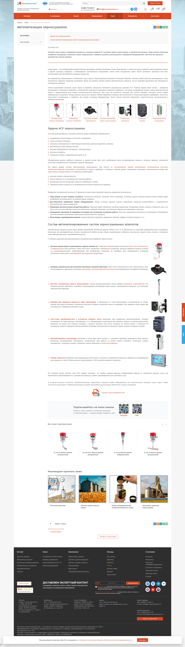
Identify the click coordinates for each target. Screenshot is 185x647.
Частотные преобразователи (63, 319)
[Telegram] (166, 27)
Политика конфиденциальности (153, 564)
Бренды (110, 572)
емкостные (133, 246)
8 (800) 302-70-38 (147, 612)
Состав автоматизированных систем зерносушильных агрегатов (74, 40)
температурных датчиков (157, 167)
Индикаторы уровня (24, 560)
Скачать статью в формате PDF (113, 393)
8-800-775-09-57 (87, 8)
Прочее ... (20, 572)
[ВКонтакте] (154, 27)
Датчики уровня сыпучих (77, 563)
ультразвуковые (75, 253)
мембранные (105, 249)
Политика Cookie (151, 571)
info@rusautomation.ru (108, 9)
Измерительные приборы (27, 566)
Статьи (109, 566)
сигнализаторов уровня (123, 167)
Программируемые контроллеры (64, 338)
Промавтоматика (23, 569)
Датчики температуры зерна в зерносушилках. (70, 284)
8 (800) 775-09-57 (147, 602)
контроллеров (81, 169)
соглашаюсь (102, 586)
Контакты (149, 557)
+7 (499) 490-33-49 (25, 604)
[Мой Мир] (160, 27)
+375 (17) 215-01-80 (110, 602)
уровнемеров (140, 167)
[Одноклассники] (157, 27)
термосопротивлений (56, 169)
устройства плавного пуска (89, 319)
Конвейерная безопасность (78, 572)
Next (166, 425)
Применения (73, 552)
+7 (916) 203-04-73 (30, 602)
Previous (163, 425)
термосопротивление (109, 343)
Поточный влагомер (57, 506)
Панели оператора (58, 358)
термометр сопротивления (134, 284)
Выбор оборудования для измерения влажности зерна (122, 507)
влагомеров (70, 169)
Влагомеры (72, 569)
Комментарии (56, 532)
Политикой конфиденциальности (106, 592)
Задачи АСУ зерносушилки (60, 36)
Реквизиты (149, 560)
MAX (137, 415)
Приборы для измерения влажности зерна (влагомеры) (73, 302)
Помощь (110, 552)
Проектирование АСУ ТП (52, 563)
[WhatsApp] (163, 27)
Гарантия (110, 560)
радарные (89, 253)
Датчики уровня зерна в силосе (90, 507)
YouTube (153, 589)
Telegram (123, 415)
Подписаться (133, 583)
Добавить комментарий (108, 537)
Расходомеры (73, 566)
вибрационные (58, 249)
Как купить (111, 557)
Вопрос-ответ (112, 569)
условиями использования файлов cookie (93, 640)
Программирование (50, 566)
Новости (110, 563)
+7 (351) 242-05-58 (54, 602)
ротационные (143, 246)
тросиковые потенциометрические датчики (98, 269)
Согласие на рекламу (153, 568)
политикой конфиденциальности (120, 640)
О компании (150, 552)
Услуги (45, 552)
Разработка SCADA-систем (52, 557)
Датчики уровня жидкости (78, 560)
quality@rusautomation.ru (153, 614)
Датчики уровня (23, 557)
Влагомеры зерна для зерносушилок (150, 507)
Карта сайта (111, 575)
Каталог (20, 552)
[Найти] (144, 3)
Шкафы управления (50, 560)
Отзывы (148, 577)
